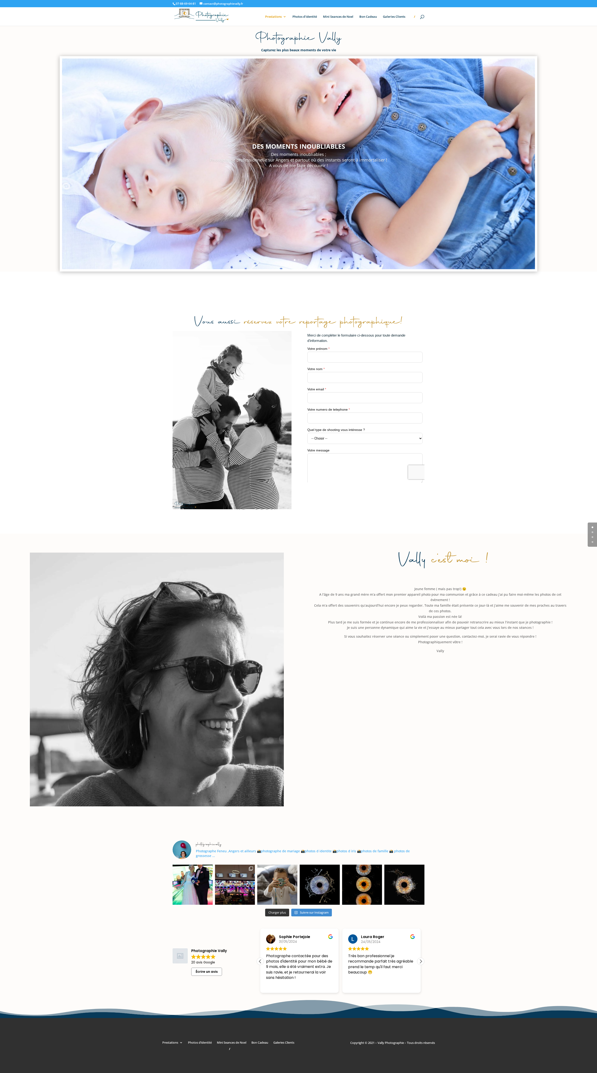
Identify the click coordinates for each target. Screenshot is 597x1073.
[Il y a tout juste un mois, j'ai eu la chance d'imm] (235, 885)
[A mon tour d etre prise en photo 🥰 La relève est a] (277, 885)
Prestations (273, 17)
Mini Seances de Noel (338, 17)
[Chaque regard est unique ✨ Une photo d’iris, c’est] (404, 885)
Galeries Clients (394, 17)
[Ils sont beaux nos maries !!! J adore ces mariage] (193, 885)
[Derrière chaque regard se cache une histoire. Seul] (362, 885)
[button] (420, 961)
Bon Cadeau (368, 17)
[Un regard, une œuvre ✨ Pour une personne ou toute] (320, 885)
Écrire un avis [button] (207, 971)
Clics (299, 178)
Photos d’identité (304, 17)
